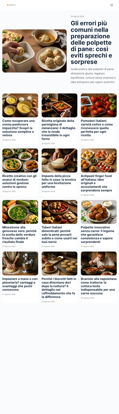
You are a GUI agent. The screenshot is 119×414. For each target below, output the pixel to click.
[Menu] (111, 5)
